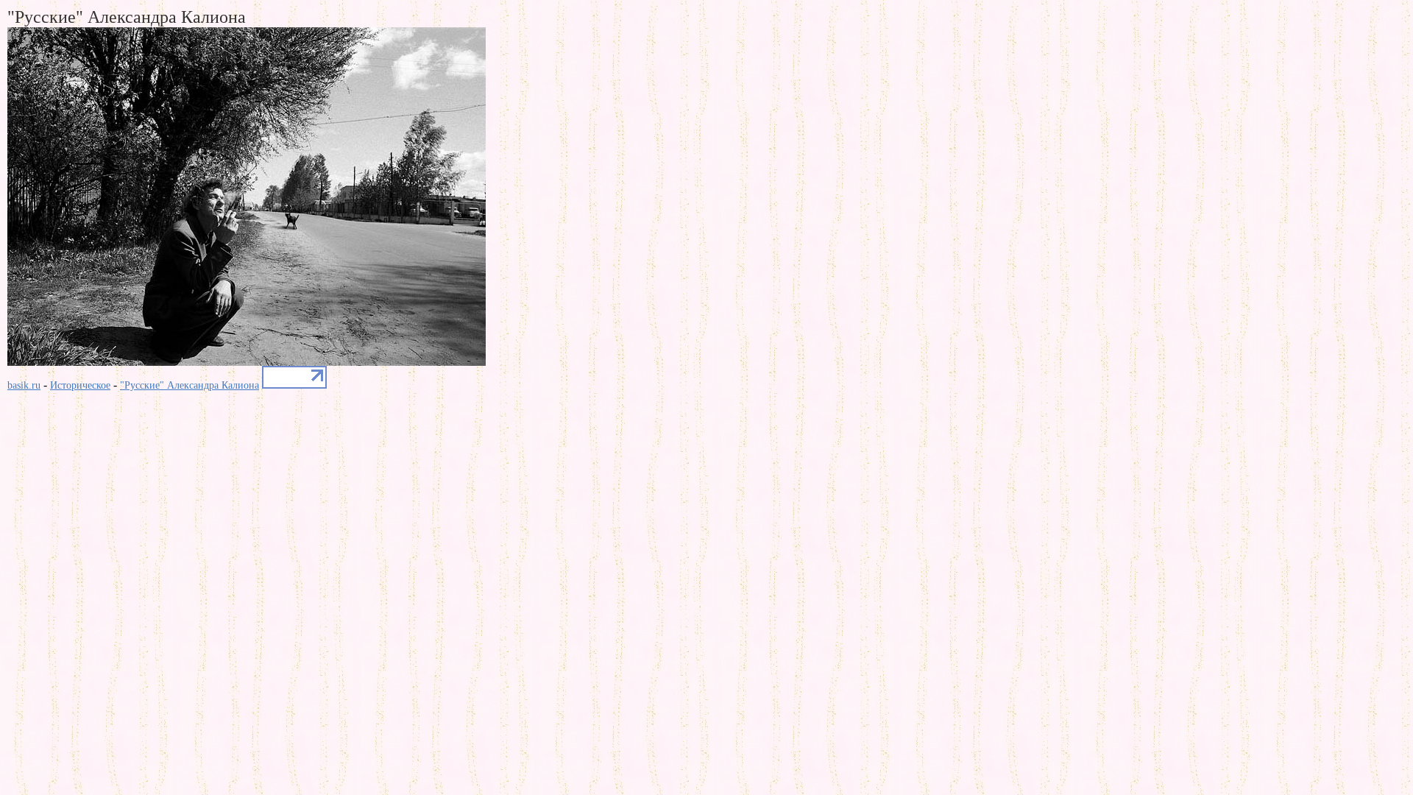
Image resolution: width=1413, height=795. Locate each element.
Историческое (80, 385)
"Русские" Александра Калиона (189, 385)
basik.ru (23, 385)
